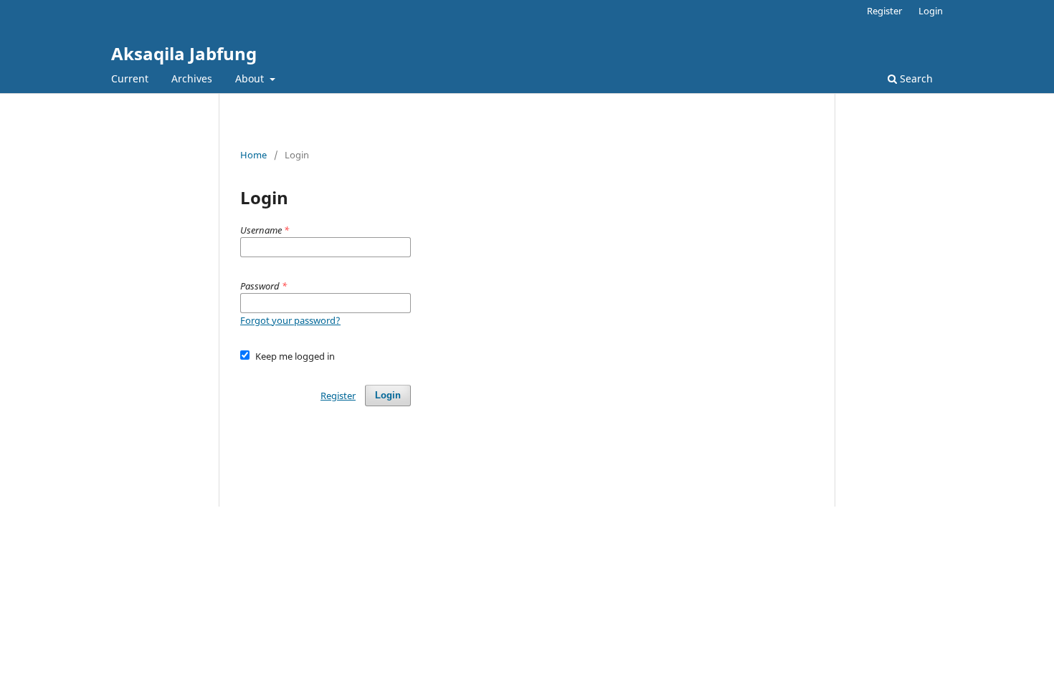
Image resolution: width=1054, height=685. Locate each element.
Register (884, 10)
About (251, 78)
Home (253, 154)
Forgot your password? (290, 320)
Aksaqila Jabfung (184, 53)
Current (129, 78)
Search (915, 78)
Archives (191, 78)
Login (930, 10)
